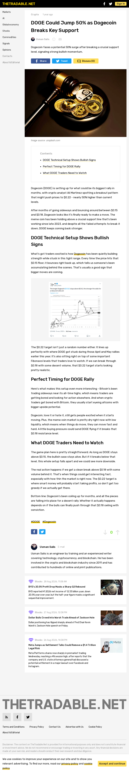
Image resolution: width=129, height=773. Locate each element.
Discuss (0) (88, 61)
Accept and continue (112, 763)
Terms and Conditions (14, 727)
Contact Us (55, 727)
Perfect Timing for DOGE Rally (61, 166)
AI (3, 18)
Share (43, 61)
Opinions (7, 50)
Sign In (121, 3)
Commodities (9, 37)
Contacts (7, 56)
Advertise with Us (75, 727)
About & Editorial (11, 62)
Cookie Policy (95, 727)
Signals (6, 43)
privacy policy (69, 763)
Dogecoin (80, 253)
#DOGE (35, 521)
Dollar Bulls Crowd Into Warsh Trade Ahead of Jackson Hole (61, 617)
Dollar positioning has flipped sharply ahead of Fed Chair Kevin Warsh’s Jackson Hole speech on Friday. (59, 624)
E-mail (61, 547)
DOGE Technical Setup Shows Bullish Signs (69, 160)
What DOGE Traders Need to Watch (65, 172)
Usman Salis (42, 39)
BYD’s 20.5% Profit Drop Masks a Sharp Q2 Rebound (56, 586)
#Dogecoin (49, 521)
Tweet (64, 61)
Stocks (6, 31)
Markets (7, 12)
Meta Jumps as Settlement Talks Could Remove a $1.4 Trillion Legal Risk (62, 647)
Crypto (35, 14)
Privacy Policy (37, 727)
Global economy (11, 24)
